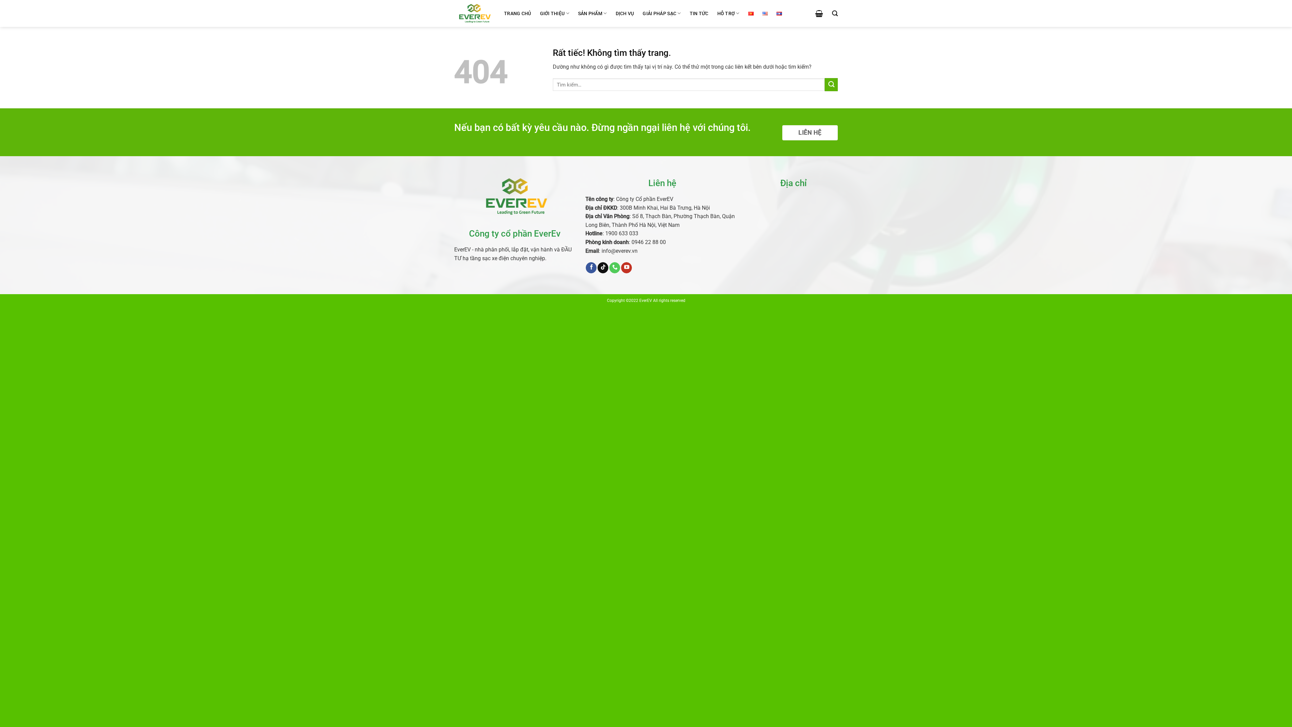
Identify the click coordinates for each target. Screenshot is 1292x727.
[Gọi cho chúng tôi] (614, 267)
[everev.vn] (474, 13)
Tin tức (699, 13)
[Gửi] (831, 84)
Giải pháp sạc (659, 13)
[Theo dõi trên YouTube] (626, 267)
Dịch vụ (625, 13)
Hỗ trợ (726, 13)
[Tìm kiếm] (835, 13)
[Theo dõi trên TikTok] (603, 267)
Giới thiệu (552, 13)
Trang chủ (517, 13)
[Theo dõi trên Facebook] (591, 267)
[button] (819, 13)
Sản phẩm (590, 13)
